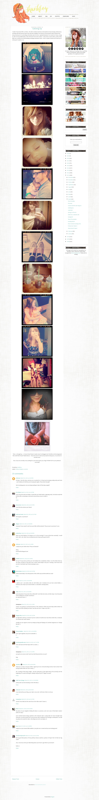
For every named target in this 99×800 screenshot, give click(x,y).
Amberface (18, 533)
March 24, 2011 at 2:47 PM (27, 492)
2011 (68, 175)
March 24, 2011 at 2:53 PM (28, 505)
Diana (17, 580)
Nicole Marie (19, 571)
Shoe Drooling (71, 201)
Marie (17, 708)
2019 (68, 156)
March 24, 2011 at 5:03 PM (25, 591)
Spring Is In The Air (72, 212)
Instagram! (70, 217)
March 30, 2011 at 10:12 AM (32, 735)
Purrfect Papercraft (20, 735)
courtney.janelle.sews (21, 642)
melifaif (17, 558)
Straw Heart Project (72, 228)
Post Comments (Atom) (40, 784)
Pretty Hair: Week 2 (72, 226)
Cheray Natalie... (19, 631)
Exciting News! (71, 221)
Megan (17, 524)
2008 (68, 241)
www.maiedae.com (75, 253)
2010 (68, 236)
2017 (68, 160)
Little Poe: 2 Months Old (73, 214)
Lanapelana (18, 699)
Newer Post (15, 779)
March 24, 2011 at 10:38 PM (31, 680)
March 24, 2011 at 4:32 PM (25, 580)
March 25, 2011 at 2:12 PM (28, 699)
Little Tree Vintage (20, 680)
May (69, 194)
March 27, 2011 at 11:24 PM (25, 726)
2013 (68, 170)
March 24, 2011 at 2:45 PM (27, 478)
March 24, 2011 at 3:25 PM (28, 571)
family (17, 469)
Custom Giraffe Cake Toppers (74, 205)
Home (37, 779)
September (71, 184)
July (69, 189)
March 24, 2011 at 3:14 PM (27, 544)
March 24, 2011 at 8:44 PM (29, 664)
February (70, 231)
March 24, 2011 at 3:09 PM (28, 533)
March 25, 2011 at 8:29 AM (27, 689)
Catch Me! (70, 210)
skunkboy (18, 664)
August (70, 187)
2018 (68, 158)
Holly (17, 591)
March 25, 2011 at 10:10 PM (25, 708)
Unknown (18, 478)
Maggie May (19, 615)
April (69, 196)
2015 (68, 165)
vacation (26, 469)
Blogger (52, 796)
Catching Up (70, 208)
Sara (17, 726)
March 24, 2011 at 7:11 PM (32, 642)
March (69, 199)
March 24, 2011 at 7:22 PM (28, 651)
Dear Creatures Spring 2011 (74, 223)
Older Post (59, 779)
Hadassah (18, 689)
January (70, 233)
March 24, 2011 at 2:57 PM (30, 514)
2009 (68, 239)
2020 (68, 153)
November (70, 179)
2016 (68, 163)
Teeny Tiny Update (72, 219)
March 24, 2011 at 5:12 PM (28, 615)
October (70, 182)
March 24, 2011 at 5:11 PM (28, 604)
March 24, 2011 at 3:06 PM (26, 524)
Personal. (70, 203)
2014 (68, 168)
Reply (17, 487)
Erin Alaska (18, 492)
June (69, 192)
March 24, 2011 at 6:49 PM (30, 631)
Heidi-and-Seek (19, 514)
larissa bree (18, 505)
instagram (21, 469)
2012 (68, 173)
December (70, 177)
